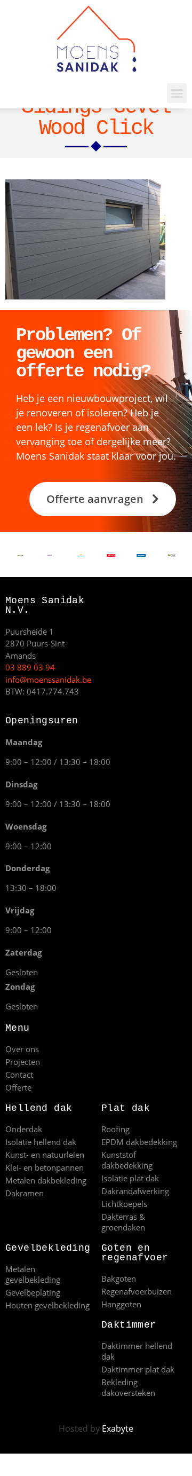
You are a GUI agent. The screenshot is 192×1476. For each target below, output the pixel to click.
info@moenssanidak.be (48, 679)
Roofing (115, 1129)
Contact (19, 1074)
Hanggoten (121, 1304)
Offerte (18, 1087)
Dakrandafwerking (135, 1191)
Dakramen (24, 1193)
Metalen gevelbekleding (32, 1274)
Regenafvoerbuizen (136, 1291)
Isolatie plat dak (130, 1178)
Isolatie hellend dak (40, 1141)
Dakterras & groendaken (123, 1222)
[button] (177, 93)
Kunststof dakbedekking (127, 1160)
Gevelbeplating (32, 1292)
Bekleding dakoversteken (128, 1387)
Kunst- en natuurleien (44, 1154)
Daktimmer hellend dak (136, 1351)
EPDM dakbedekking (139, 1141)
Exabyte (117, 1428)
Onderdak (23, 1129)
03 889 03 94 (30, 667)
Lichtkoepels (124, 1203)
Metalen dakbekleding (45, 1180)
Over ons (22, 1049)
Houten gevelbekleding (47, 1305)
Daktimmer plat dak (137, 1369)
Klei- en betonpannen (44, 1167)
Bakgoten (118, 1278)
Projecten (22, 1061)
